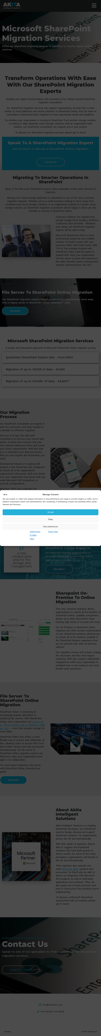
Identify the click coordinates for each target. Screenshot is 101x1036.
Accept (50, 512)
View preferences (50, 527)
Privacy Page (53, 532)
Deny (50, 519)
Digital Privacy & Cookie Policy (35, 535)
